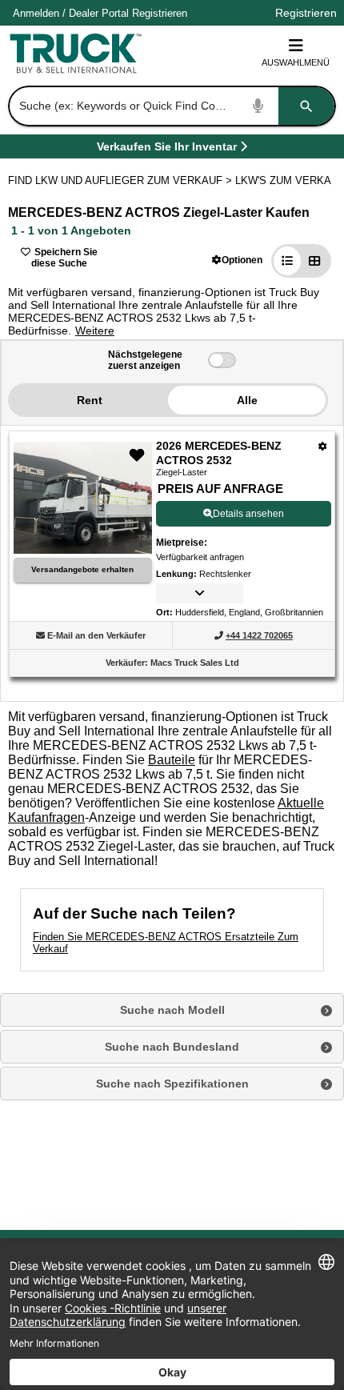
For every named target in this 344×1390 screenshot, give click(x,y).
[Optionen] (322, 446)
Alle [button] (247, 400)
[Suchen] (306, 106)
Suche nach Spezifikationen (172, 1083)
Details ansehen (248, 513)
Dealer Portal (99, 13)
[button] (237, 260)
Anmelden (36, 13)
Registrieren (159, 13)
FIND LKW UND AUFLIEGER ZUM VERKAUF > (121, 180)
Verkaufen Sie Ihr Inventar (167, 149)
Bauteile (171, 760)
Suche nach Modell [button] (172, 1009)
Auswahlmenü (296, 62)
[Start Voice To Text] (258, 106)
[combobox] (170, 106)
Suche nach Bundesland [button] (172, 1046)
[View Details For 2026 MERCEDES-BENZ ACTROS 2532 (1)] (83, 549)
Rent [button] (89, 400)
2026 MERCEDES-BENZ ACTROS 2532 (219, 453)
